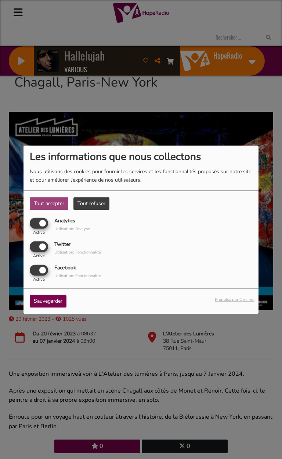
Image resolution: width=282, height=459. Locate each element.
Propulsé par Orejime (234, 299)
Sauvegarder (48, 301)
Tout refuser (91, 203)
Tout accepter (49, 203)
